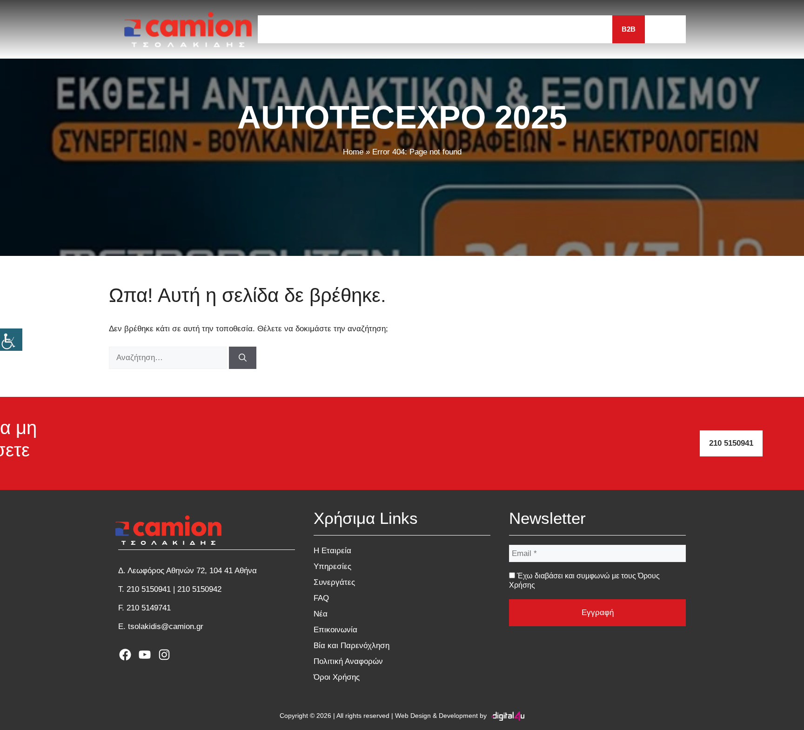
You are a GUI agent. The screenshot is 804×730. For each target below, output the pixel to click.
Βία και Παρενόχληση (351, 645)
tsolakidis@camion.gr (165, 626)
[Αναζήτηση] (242, 358)
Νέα (530, 29)
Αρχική (280, 29)
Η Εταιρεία (331, 29)
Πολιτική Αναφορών (348, 661)
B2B (629, 29)
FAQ (497, 29)
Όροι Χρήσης (337, 677)
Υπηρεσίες (389, 29)
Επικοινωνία (579, 29)
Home (353, 151)
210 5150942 (199, 589)
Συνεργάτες (449, 29)
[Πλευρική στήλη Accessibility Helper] (11, 339)
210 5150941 (731, 443)
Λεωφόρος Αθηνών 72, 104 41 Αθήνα (192, 570)
